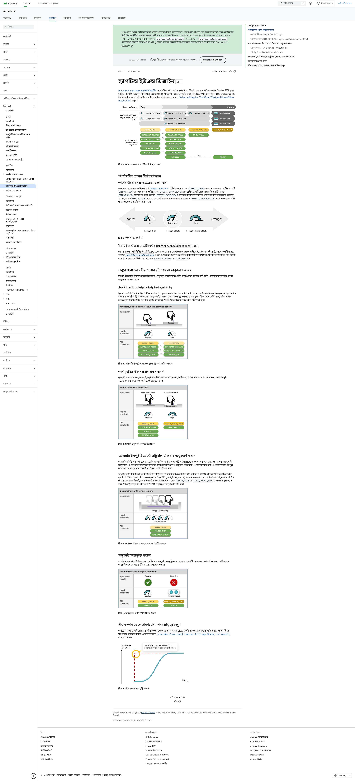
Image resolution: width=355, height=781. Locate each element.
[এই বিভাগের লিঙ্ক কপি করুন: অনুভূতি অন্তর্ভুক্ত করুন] (153, 555)
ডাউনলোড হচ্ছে (47, 746)
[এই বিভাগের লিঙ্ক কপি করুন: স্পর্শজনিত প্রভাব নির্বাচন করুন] (164, 176)
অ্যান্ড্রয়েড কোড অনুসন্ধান (48, 3)
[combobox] (292, 3)
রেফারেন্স (121, 18)
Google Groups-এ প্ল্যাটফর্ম (156, 755)
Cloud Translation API (171, 59)
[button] (16, 44)
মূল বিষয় (52, 18)
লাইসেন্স (86, 775)
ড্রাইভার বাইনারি (47, 759)
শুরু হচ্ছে (23, 18)
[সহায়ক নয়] (235, 71)
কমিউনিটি (61, 775)
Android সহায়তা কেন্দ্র (259, 737)
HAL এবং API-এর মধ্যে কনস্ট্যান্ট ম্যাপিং (137, 90)
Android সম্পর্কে (47, 775)
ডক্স (25, 3)
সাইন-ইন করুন (345, 3)
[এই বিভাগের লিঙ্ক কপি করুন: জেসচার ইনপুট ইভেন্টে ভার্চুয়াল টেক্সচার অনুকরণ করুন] (198, 456)
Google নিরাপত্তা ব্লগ (153, 750)
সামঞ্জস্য (67, 18)
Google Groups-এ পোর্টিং (156, 763)
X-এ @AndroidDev (153, 741)
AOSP (120, 71)
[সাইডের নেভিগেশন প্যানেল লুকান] (33, 776)
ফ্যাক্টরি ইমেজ (46, 755)
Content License (148, 712)
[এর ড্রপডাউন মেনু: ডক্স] (30, 3)
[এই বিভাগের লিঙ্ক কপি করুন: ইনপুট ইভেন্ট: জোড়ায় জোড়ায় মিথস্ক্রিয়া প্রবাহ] (174, 287)
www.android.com (258, 746)
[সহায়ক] (230, 71)
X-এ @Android (151, 737)
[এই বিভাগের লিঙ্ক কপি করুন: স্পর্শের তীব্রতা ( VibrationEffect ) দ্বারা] (170, 183)
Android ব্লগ (150, 746)
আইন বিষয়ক (74, 775)
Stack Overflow (257, 755)
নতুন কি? (7, 18)
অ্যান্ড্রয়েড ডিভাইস (86, 18)
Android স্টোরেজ (48, 737)
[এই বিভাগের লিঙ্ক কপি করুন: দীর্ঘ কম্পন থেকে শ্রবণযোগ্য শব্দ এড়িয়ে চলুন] (183, 625)
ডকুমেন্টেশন (9, 11)
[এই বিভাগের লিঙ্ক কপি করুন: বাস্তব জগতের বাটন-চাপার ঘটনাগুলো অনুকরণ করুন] (194, 270)
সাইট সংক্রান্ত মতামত (112, 775)
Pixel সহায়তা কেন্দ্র (257, 741)
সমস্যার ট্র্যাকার (256, 759)
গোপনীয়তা (96, 775)
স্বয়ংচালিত (106, 18)
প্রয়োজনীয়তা (45, 741)
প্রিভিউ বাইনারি (46, 750)
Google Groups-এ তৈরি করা (157, 759)
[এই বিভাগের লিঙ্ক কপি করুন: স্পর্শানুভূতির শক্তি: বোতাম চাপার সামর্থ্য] (167, 372)
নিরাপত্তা (37, 18)
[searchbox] (18, 27)
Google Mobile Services (260, 750)
